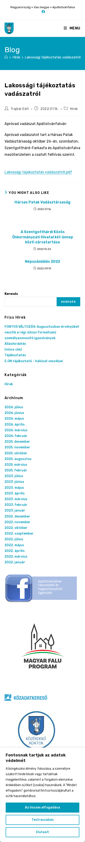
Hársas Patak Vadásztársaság (42, 202)
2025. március (16, 465)
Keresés (11, 294)
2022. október (16, 528)
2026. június (14, 413)
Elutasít (42, 832)
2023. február (16, 505)
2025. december (17, 442)
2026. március (16, 430)
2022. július (14, 539)
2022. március (16, 557)
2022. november (17, 522)
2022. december (17, 516)
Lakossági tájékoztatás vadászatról (53, 57)
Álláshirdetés (15, 344)
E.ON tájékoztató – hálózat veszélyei (34, 361)
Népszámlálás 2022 (42, 261)
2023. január (15, 510)
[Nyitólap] (6, 57)
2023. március (16, 499)
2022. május (14, 545)
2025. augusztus (18, 459)
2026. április (15, 424)
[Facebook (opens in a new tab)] (42, 12)
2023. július (14, 476)
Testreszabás (43, 820)
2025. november (17, 447)
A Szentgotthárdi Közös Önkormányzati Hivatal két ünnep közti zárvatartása (42, 237)
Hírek (74, 109)
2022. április (15, 551)
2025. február (16, 470)
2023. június (14, 482)
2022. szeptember (19, 533)
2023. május (14, 488)
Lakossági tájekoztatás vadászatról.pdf (38, 172)
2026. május (14, 419)
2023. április (15, 493)
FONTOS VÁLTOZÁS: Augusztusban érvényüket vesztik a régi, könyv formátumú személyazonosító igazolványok (42, 332)
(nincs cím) (13, 349)
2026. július (14, 407)
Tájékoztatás (15, 355)
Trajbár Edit (20, 109)
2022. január (15, 562)
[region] (42, 795)
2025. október (16, 453)
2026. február (16, 436)
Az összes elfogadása (42, 807)
